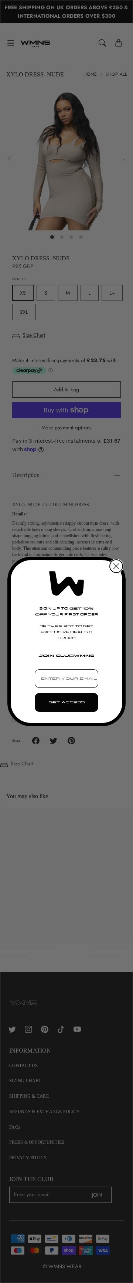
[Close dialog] (116, 566)
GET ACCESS (66, 702)
